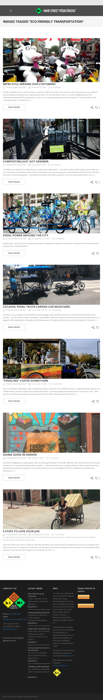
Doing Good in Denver (20, 454)
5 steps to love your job (21, 531)
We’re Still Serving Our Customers (29, 84)
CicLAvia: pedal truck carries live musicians (36, 306)
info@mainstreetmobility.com (15, 619)
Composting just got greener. (26, 161)
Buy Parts (83, 597)
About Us (70, 655)
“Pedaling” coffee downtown (25, 380)
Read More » (32, 607)
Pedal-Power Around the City (25, 235)
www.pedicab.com (60, 665)
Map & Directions (10, 629)
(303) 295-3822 (15, 614)
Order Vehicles (86, 605)
